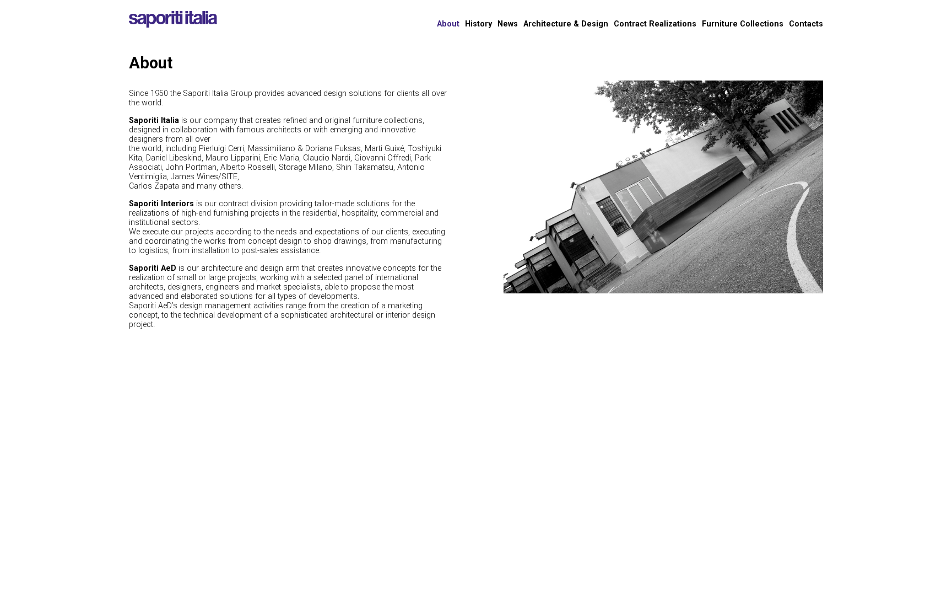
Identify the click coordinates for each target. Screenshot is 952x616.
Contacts (806, 24)
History (478, 24)
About (448, 24)
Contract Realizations (655, 24)
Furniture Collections (742, 24)
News (507, 24)
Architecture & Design (565, 24)
